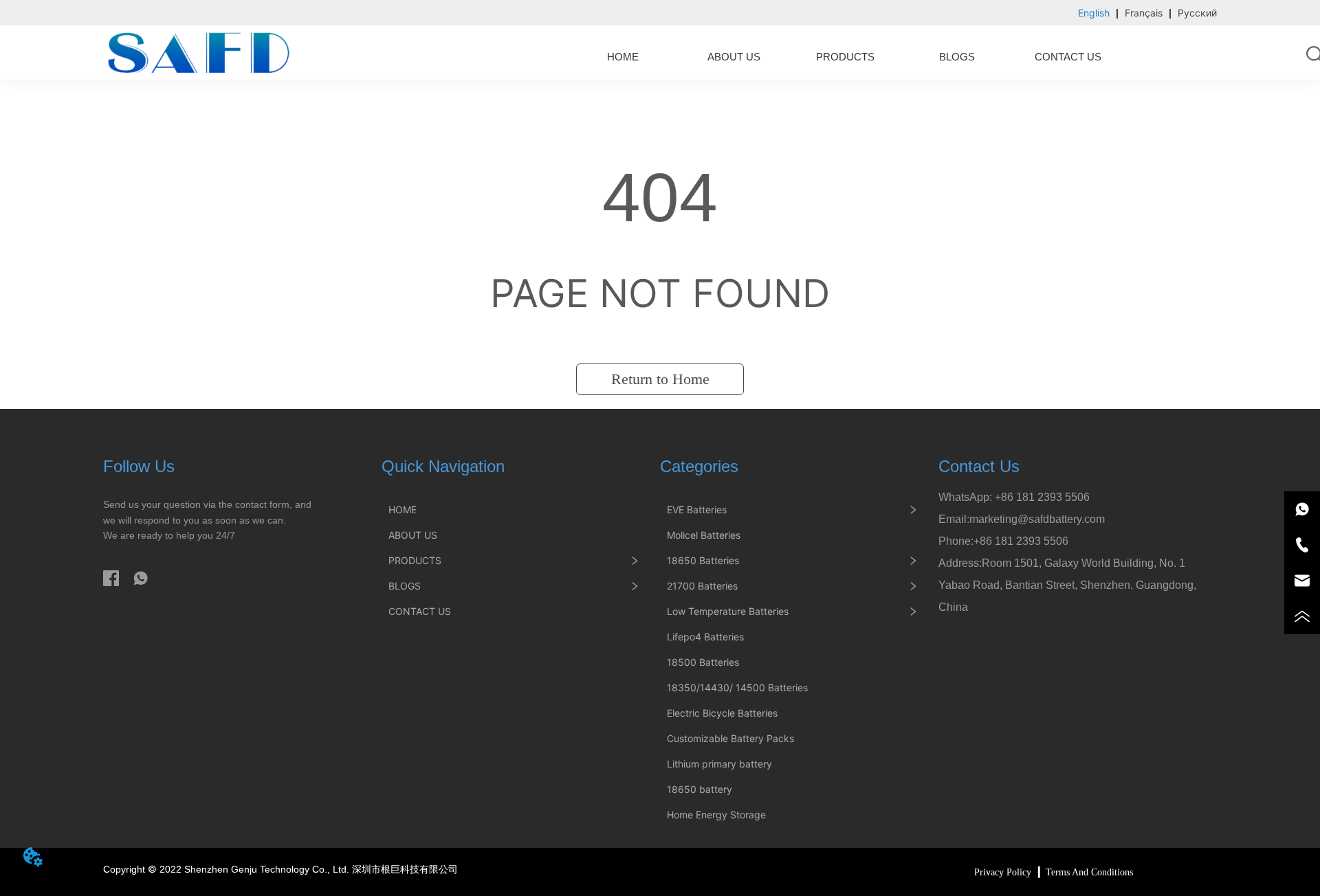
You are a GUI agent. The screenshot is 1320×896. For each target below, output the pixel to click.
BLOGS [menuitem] (957, 57)
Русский (1197, 13)
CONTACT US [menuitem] (1068, 57)
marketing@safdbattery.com (1037, 519)
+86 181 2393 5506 (1042, 497)
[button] (845, 57)
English (1094, 13)
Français (1144, 13)
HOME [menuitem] (623, 57)
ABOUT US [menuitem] (733, 57)
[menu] (845, 56)
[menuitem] (845, 56)
